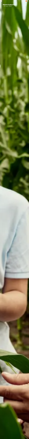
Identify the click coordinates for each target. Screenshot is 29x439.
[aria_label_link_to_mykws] (26, 1)
